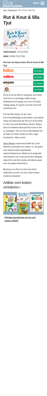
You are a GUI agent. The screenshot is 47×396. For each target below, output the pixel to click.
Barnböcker (12, 10)
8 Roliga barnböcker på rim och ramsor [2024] (20, 219)
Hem (5, 10)
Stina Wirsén (9, 143)
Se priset (38, 71)
